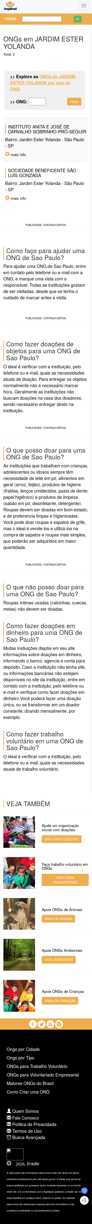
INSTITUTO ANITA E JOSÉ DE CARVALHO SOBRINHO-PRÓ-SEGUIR (47, 129)
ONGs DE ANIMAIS (58, 918)
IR (77, 19)
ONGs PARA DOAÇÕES (62, 839)
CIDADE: (9, 18)
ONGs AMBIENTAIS (59, 959)
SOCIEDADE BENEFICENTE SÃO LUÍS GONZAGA (42, 172)
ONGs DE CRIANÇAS (60, 1000)
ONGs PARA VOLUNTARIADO (65, 879)
